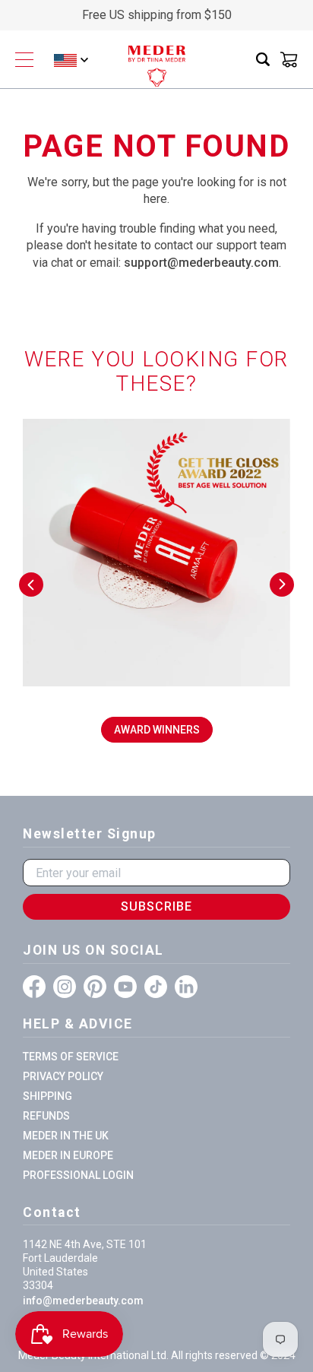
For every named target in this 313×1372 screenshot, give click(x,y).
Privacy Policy (63, 1076)
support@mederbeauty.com (201, 262)
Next (282, 584)
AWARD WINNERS (157, 730)
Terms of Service (71, 1056)
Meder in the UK (66, 1136)
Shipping (47, 1096)
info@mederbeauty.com (83, 1300)
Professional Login (78, 1175)
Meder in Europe (68, 1155)
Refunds (46, 1116)
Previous (31, 584)
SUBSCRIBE (156, 906)
